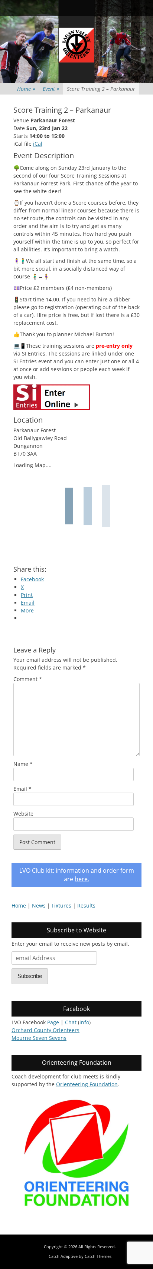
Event (51, 88)
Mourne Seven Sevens (39, 1037)
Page (53, 1022)
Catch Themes (98, 1256)
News (39, 905)
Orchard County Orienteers (45, 1030)
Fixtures (61, 905)
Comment (27, 679)
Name (23, 763)
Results (86, 905)
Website (23, 813)
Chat (70, 1022)
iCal (37, 143)
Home (26, 88)
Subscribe (29, 976)
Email (22, 788)
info (84, 1022)
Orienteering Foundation (87, 1084)
